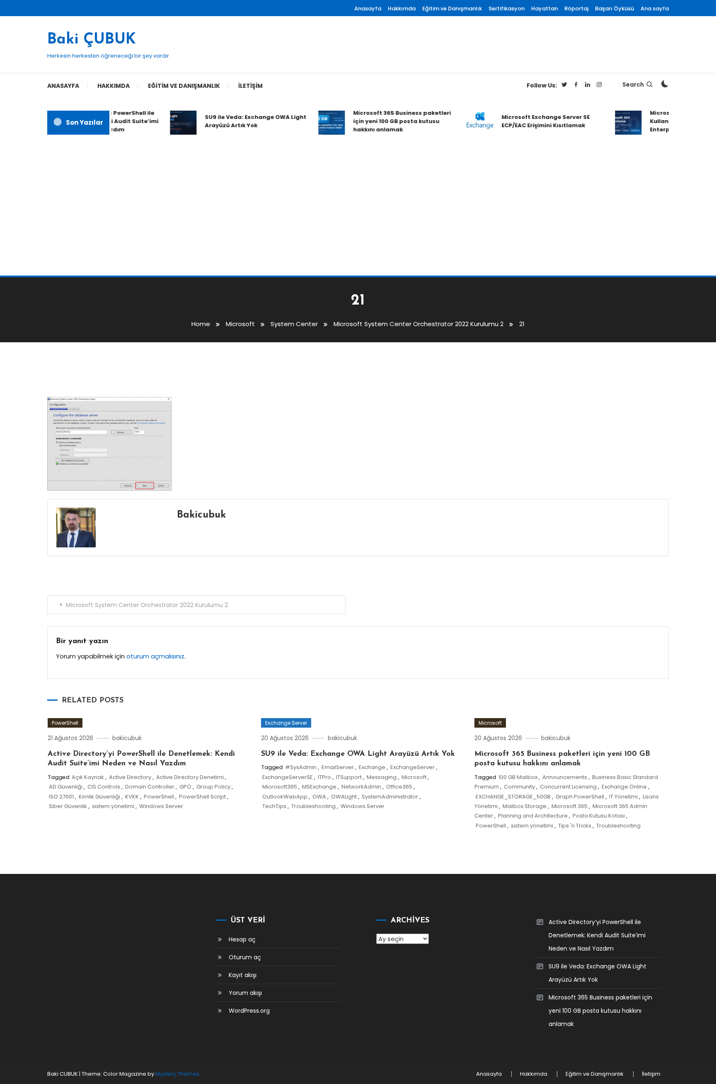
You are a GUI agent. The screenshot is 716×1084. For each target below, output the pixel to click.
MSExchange (319, 787)
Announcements (564, 777)
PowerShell (65, 722)
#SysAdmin (301, 767)
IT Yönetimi (623, 797)
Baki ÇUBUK (91, 39)
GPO (185, 787)
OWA (319, 797)
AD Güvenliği (65, 787)
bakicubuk (201, 515)
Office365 (399, 787)
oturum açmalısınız (155, 656)
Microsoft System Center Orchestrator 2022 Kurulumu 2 (147, 605)
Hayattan (544, 8)
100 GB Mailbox (517, 777)
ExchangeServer (412, 767)
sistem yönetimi (113, 806)
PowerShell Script (202, 797)
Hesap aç (242, 939)
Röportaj (576, 8)
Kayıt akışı (242, 975)
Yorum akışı (245, 993)
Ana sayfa (655, 8)
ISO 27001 (61, 797)
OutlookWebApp (284, 797)
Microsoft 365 (570, 806)
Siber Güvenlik (68, 806)
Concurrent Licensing (568, 787)
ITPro (324, 777)
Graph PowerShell (580, 797)
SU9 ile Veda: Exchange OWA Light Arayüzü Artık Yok (247, 121)
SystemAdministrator (390, 797)
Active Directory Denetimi (190, 777)
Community (519, 787)
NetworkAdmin (361, 787)
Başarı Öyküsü (614, 8)
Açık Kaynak (88, 777)
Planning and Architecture (533, 816)
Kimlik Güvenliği (99, 797)
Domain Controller (149, 787)
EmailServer (338, 767)
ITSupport (349, 777)
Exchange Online (624, 787)
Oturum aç (245, 957)
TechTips (274, 806)
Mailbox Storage (525, 806)
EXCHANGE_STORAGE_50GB (513, 797)
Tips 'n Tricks (574, 826)
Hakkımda (402, 8)
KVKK (132, 797)
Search (633, 84)
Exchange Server (286, 722)
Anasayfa (367, 8)
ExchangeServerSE (287, 777)
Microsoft (414, 777)
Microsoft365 (279, 787)
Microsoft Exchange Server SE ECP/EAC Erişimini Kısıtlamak (537, 121)
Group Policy (213, 787)
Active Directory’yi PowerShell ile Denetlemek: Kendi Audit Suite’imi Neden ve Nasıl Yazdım (597, 935)
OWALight (344, 797)
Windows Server (161, 806)
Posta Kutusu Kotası (599, 816)
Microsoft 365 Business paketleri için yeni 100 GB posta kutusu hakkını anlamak (393, 121)
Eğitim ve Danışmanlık (452, 8)
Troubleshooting (313, 806)
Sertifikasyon (507, 8)
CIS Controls (103, 787)
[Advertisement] (358, 205)
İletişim (250, 86)
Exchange (372, 767)
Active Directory (130, 777)
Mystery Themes (177, 1074)
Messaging (382, 777)
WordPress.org (249, 1011)
